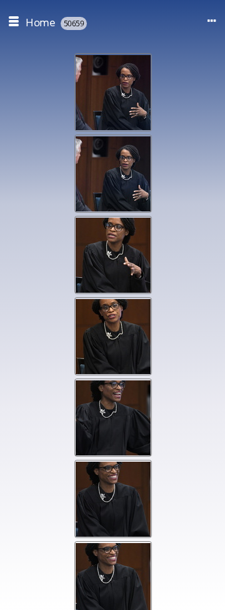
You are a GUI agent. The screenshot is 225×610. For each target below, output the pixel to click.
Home (40, 22)
